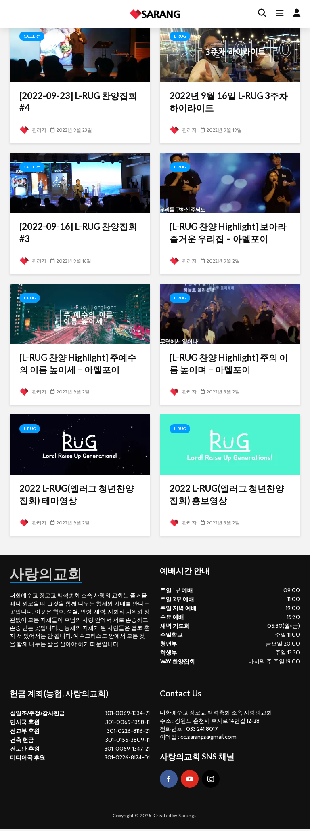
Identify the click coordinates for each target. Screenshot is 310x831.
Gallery (32, 36)
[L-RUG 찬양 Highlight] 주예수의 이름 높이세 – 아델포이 (77, 363)
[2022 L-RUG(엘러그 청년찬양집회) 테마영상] (80, 444)
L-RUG (180, 36)
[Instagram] (211, 779)
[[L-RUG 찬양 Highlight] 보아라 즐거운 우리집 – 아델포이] (230, 182)
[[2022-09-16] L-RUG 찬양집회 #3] (80, 182)
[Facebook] (169, 779)
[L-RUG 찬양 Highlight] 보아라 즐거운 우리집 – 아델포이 (228, 232)
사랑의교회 (46, 573)
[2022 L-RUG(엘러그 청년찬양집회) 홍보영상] (230, 444)
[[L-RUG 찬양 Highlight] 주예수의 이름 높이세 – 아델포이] (80, 313)
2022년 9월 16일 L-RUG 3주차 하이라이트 (229, 101)
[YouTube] (190, 779)
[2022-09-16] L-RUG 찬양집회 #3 (78, 232)
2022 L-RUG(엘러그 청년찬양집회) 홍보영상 (227, 494)
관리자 (38, 130)
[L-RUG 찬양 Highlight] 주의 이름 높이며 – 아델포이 (229, 363)
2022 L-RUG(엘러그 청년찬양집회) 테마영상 (76, 494)
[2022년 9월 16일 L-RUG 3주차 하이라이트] (230, 51)
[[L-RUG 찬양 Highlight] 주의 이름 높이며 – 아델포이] (230, 313)
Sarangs (187, 815)
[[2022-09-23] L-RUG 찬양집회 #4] (80, 51)
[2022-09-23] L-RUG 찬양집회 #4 (78, 101)
